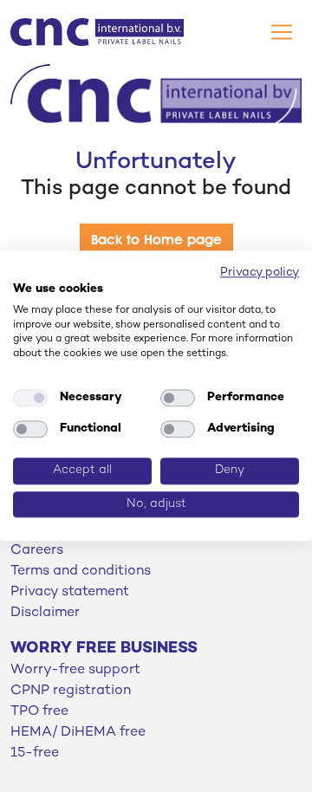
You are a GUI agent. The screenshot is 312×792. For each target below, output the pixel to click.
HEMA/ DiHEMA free (78, 732)
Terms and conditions (80, 571)
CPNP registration (70, 691)
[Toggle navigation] (282, 32)
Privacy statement (69, 592)
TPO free (39, 711)
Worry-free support (75, 670)
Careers (36, 550)
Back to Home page (156, 239)
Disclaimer (45, 613)
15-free (34, 753)
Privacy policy (259, 272)
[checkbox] (30, 397)
